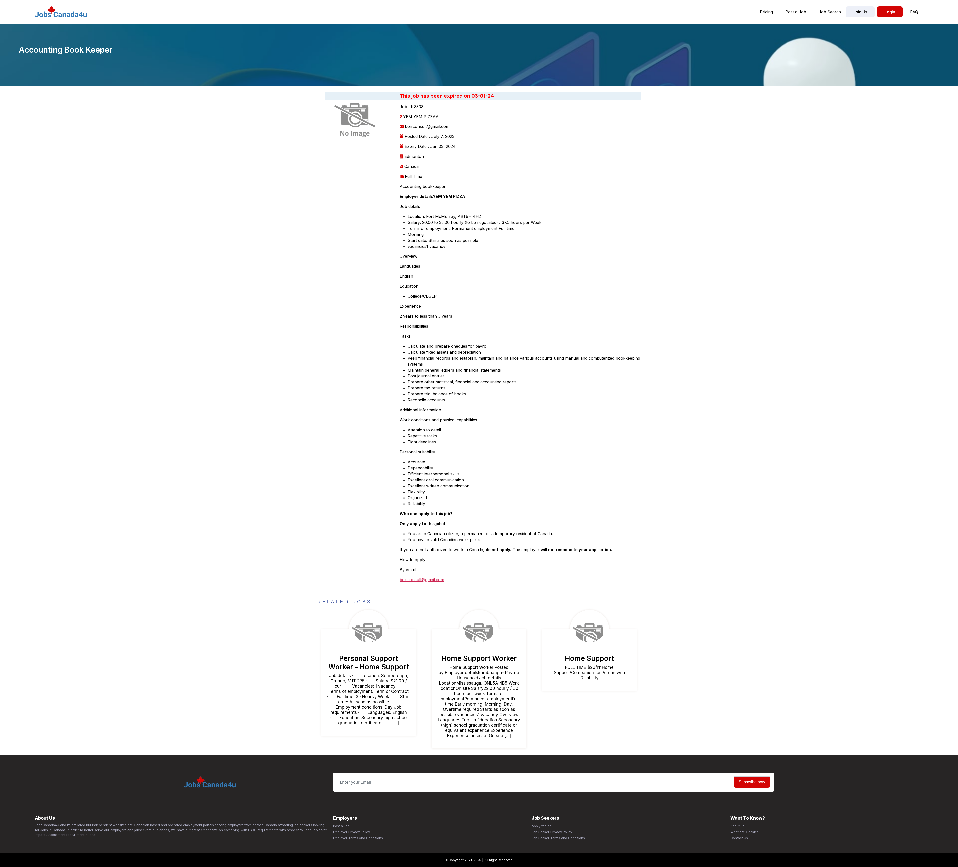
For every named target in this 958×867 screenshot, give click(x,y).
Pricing (766, 11)
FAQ (914, 11)
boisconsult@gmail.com (422, 579)
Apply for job (542, 826)
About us (737, 826)
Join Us (860, 11)
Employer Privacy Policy (351, 832)
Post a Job (795, 11)
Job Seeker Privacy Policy (552, 832)
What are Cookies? (745, 832)
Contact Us (739, 838)
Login (890, 11)
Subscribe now (752, 782)
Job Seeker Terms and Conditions (558, 838)
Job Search (830, 11)
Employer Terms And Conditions (358, 838)
